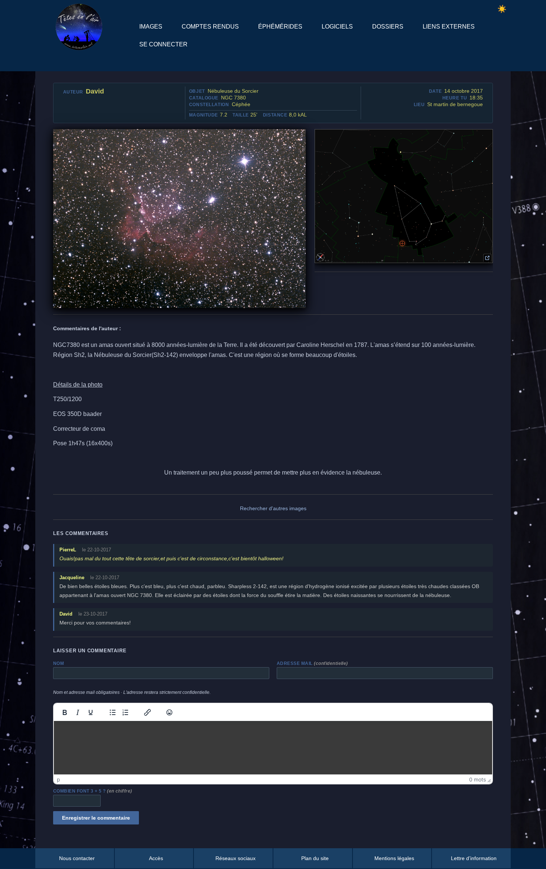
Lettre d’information (474, 858)
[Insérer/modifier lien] (147, 712)
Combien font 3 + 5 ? (92, 791)
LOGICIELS (337, 26)
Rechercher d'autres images (273, 508)
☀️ (502, 9)
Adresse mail (312, 663)
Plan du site (315, 858)
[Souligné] (90, 712)
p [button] (58, 779)
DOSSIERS (387, 26)
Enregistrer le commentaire (96, 818)
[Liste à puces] (112, 712)
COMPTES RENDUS (210, 26)
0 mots (477, 779)
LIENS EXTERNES (449, 26)
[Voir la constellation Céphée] (487, 258)
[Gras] (64, 712)
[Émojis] (169, 712)
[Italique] (77, 712)
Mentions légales (394, 858)
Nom (58, 663)
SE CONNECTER (163, 44)
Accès (156, 858)
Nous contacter (77, 858)
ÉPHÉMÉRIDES (280, 26)
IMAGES (150, 26)
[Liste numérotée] (125, 712)
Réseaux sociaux (235, 858)
